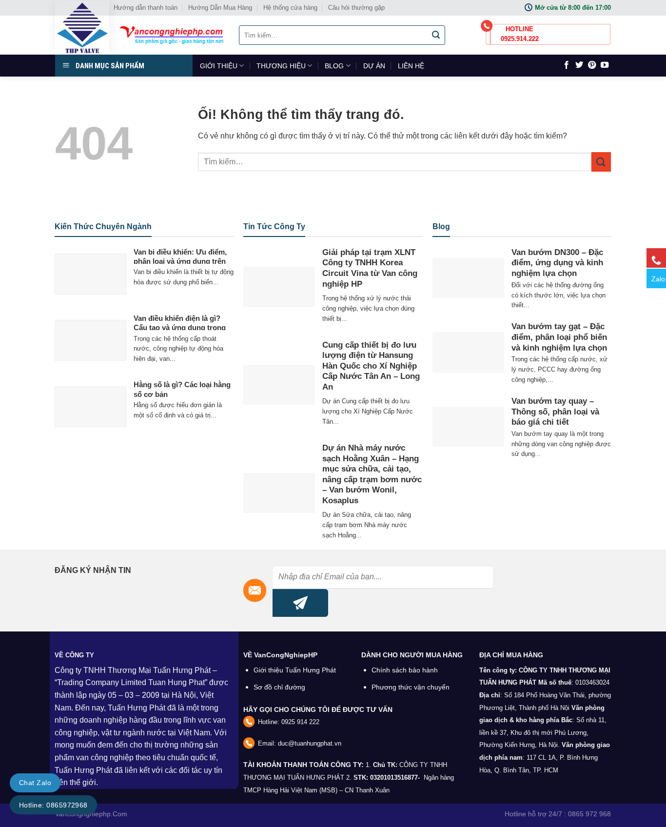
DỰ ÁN (374, 66)
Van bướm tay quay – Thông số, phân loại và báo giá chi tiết (555, 411)
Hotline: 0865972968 (53, 805)
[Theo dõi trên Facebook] (566, 65)
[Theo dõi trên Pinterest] (592, 65)
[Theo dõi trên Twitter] (579, 65)
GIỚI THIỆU (218, 66)
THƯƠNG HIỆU (281, 66)
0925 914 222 (300, 722)
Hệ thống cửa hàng (290, 7)
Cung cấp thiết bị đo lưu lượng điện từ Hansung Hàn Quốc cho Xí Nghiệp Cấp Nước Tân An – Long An (371, 366)
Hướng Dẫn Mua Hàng (220, 7)
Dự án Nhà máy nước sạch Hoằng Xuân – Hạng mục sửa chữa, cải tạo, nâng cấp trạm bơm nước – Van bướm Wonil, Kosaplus (372, 474)
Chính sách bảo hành (405, 670)
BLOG (334, 66)
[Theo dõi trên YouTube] (604, 65)
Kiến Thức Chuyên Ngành (103, 226)
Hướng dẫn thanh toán (145, 7)
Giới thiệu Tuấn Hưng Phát (295, 670)
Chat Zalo (35, 783)
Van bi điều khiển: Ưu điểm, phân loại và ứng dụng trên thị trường (180, 261)
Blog (441, 226)
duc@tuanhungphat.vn (309, 743)
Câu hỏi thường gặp (356, 7)
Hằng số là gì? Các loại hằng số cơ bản (182, 389)
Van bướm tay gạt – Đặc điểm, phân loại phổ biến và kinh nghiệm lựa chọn (559, 337)
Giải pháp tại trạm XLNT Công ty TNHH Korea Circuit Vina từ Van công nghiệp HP (369, 268)
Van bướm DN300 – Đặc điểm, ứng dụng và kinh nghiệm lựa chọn (557, 263)
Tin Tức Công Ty (274, 226)
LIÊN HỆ (411, 66)
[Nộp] (436, 35)
